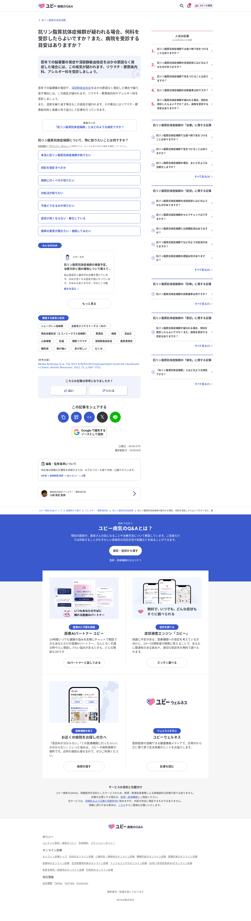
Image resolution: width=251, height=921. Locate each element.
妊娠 (61, 341)
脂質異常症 (126, 341)
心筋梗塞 (46, 341)
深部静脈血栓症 (81, 88)
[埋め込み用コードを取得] (89, 417)
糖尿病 (44, 348)
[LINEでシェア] (115, 417)
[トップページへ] (125, 829)
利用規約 (42, 146)
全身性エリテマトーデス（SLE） (89, 325)
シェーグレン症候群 (52, 325)
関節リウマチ (79, 341)
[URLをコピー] (63, 417)
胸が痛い (61, 348)
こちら (122, 805)
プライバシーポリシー (59, 146)
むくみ (99, 348)
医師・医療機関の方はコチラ (125, 560)
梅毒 (113, 333)
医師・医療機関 (129, 797)
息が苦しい (81, 348)
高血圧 (128, 333)
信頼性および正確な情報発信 (101, 800)
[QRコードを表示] (76, 417)
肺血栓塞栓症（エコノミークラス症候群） (64, 333)
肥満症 (99, 333)
